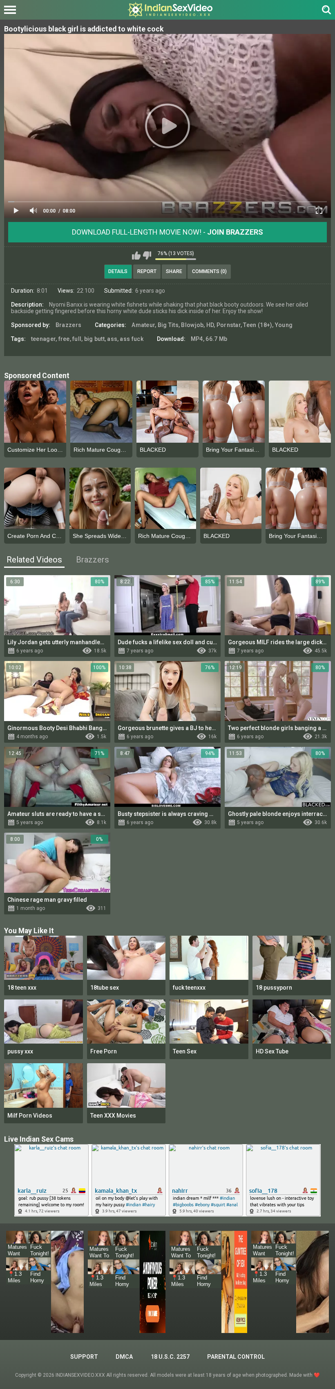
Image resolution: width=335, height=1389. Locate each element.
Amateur (143, 325)
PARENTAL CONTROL (236, 1356)
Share (174, 271)
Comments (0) (209, 271)
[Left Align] (12, 10)
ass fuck (131, 339)
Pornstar (229, 325)
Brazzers (68, 325)
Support (84, 1356)
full (76, 339)
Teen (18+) (257, 325)
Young (284, 325)
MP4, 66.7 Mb (209, 339)
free (64, 339)
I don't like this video (147, 255)
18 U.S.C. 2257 (170, 1356)
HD (210, 325)
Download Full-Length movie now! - (167, 232)
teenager (43, 339)
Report (146, 271)
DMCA (124, 1356)
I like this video (136, 255)
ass (112, 339)
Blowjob (192, 325)
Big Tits (168, 325)
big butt (94, 339)
